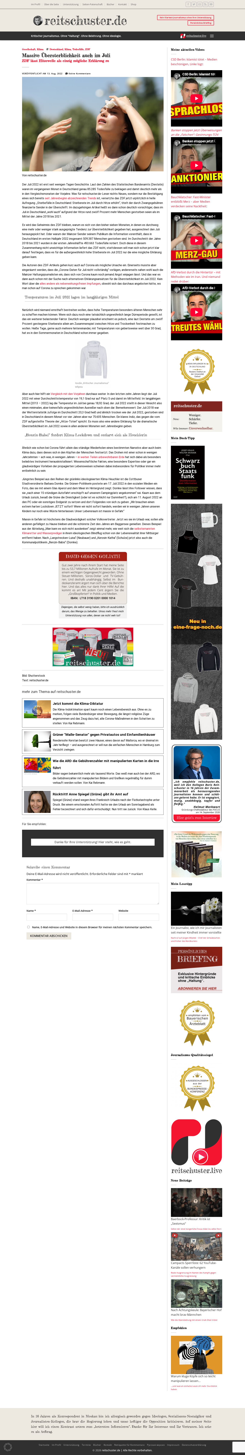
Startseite (44, 1444)
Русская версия (156, 1444)
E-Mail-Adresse (82, 910)
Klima (40, 49)
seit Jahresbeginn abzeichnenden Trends (70, 198)
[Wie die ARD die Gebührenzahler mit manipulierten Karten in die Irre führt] (92, 771)
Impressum (173, 1444)
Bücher (110, 4)
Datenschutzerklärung (194, 1444)
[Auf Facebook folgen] (188, 4)
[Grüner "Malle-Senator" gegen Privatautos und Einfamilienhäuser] (92, 741)
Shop (133, 4)
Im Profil (35, 4)
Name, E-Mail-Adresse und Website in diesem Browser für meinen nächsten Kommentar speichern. (92, 927)
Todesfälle (78, 49)
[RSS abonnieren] (205, 4)
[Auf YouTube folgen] (211, 4)
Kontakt (122, 4)
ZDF (87, 49)
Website (123, 910)
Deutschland (56, 49)
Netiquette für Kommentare (129, 1444)
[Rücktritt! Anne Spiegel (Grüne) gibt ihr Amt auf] (92, 802)
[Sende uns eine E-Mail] (199, 4)
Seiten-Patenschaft (93, 4)
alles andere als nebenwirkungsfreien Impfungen (70, 283)
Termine (86, 1444)
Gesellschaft (29, 49)
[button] (212, 36)
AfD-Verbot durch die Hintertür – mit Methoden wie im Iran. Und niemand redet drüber (195, 276)
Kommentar (35, 879)
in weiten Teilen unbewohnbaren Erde (101, 457)
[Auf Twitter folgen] (194, 4)
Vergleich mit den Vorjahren (68, 394)
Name (31, 910)
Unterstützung (71, 4)
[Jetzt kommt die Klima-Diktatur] (92, 713)
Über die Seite (51, 4)
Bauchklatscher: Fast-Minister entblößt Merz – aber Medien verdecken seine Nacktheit (191, 201)
